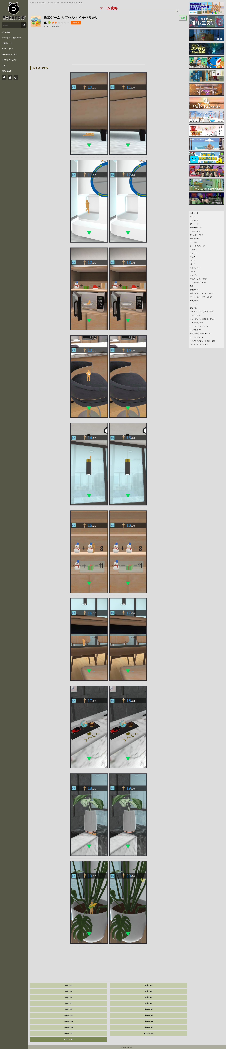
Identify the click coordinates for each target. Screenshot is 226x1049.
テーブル (193, 242)
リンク (4, 65)
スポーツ (193, 249)
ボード (192, 264)
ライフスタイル (196, 330)
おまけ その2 (78, 2)
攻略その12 (148, 1015)
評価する (76, 22)
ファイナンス (195, 315)
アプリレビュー (7, 49)
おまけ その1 (148, 1033)
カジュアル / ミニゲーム (199, 344)
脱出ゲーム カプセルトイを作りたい (59, 2)
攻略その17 (68, 1033)
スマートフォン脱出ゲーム (12, 38)
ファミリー (194, 253)
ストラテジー (195, 268)
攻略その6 (148, 997)
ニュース (193, 304)
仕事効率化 (194, 290)
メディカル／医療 (196, 323)
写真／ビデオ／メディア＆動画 (201, 293)
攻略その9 (68, 1009)
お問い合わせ (7, 71)
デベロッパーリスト (9, 60)
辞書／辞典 (194, 301)
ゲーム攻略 (6, 32)
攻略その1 (68, 985)
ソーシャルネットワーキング (201, 297)
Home (32, 2)
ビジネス (193, 308)
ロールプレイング (196, 235)
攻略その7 (68, 1003)
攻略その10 (148, 1009)
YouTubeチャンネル (9, 54)
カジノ (192, 260)
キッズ (192, 257)
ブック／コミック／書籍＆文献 (201, 312)
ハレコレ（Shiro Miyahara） (53, 26)
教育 (191, 286)
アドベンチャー (196, 231)
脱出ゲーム (194, 213)
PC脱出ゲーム (7, 43)
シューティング (196, 227)
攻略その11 (68, 1015)
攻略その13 (68, 1021)
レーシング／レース (197, 246)
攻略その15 (68, 1027)
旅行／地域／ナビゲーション (201, 333)
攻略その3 (68, 991)
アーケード (194, 224)
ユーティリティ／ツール (199, 326)
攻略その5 (68, 997)
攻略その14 (148, 1021)
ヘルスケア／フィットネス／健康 (202, 341)
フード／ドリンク (196, 337)
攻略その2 (148, 985)
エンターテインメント (198, 282)
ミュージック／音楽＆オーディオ (202, 319)
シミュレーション (196, 238)
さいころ (193, 275)
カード (192, 271)
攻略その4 (148, 991)
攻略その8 (148, 1003)
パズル (192, 217)
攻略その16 (148, 1027)
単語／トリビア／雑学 (198, 279)
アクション (194, 220)
